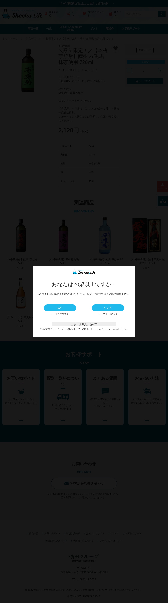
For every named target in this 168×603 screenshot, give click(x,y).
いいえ (108, 307)
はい (60, 307)
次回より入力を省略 (85, 324)
